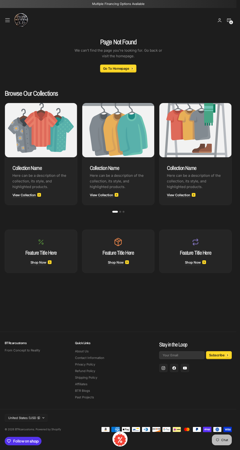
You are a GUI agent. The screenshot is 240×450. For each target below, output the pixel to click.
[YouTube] (185, 368)
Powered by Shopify (48, 429)
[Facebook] (174, 368)
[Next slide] (231, 154)
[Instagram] (163, 368)
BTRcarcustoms (24, 429)
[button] (7, 20)
